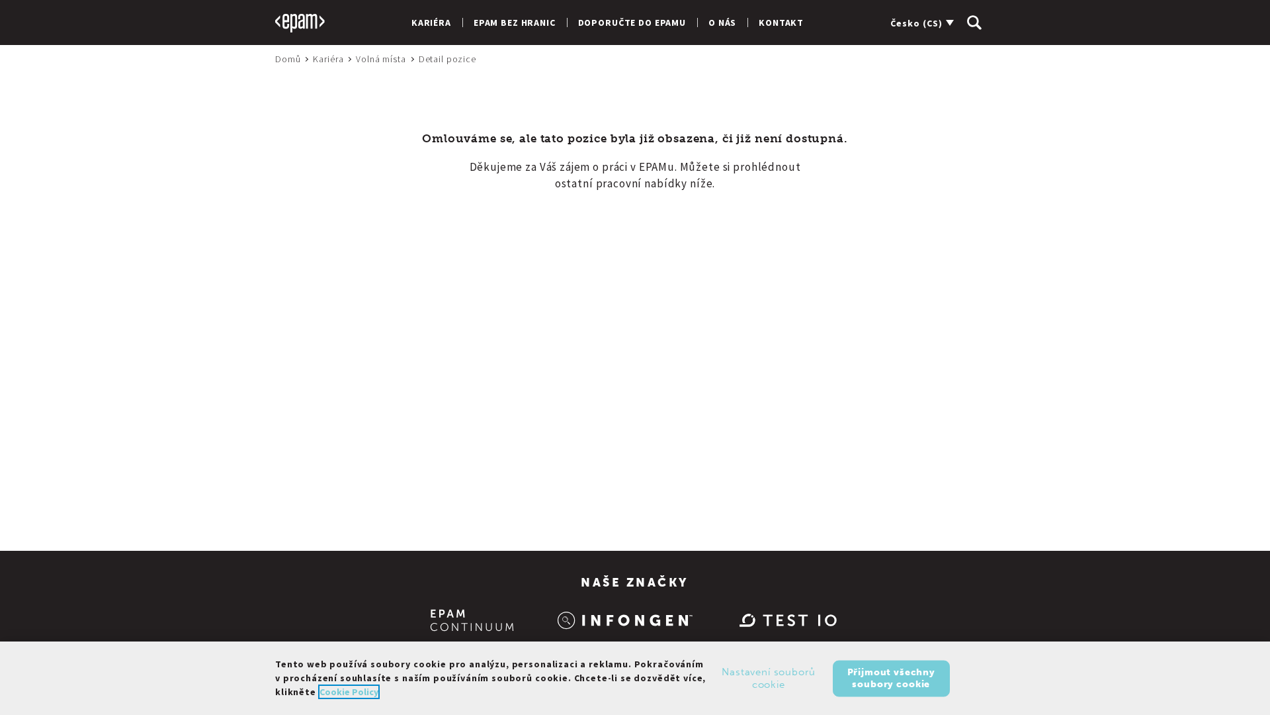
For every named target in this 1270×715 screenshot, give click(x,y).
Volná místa (380, 59)
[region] (635, 678)
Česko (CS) (916, 23)
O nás (722, 22)
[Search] (974, 22)
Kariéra (431, 22)
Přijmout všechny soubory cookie (891, 677)
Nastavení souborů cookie (768, 678)
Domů (287, 59)
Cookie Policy (348, 692)
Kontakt (781, 22)
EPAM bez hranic (515, 22)
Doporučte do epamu (632, 22)
